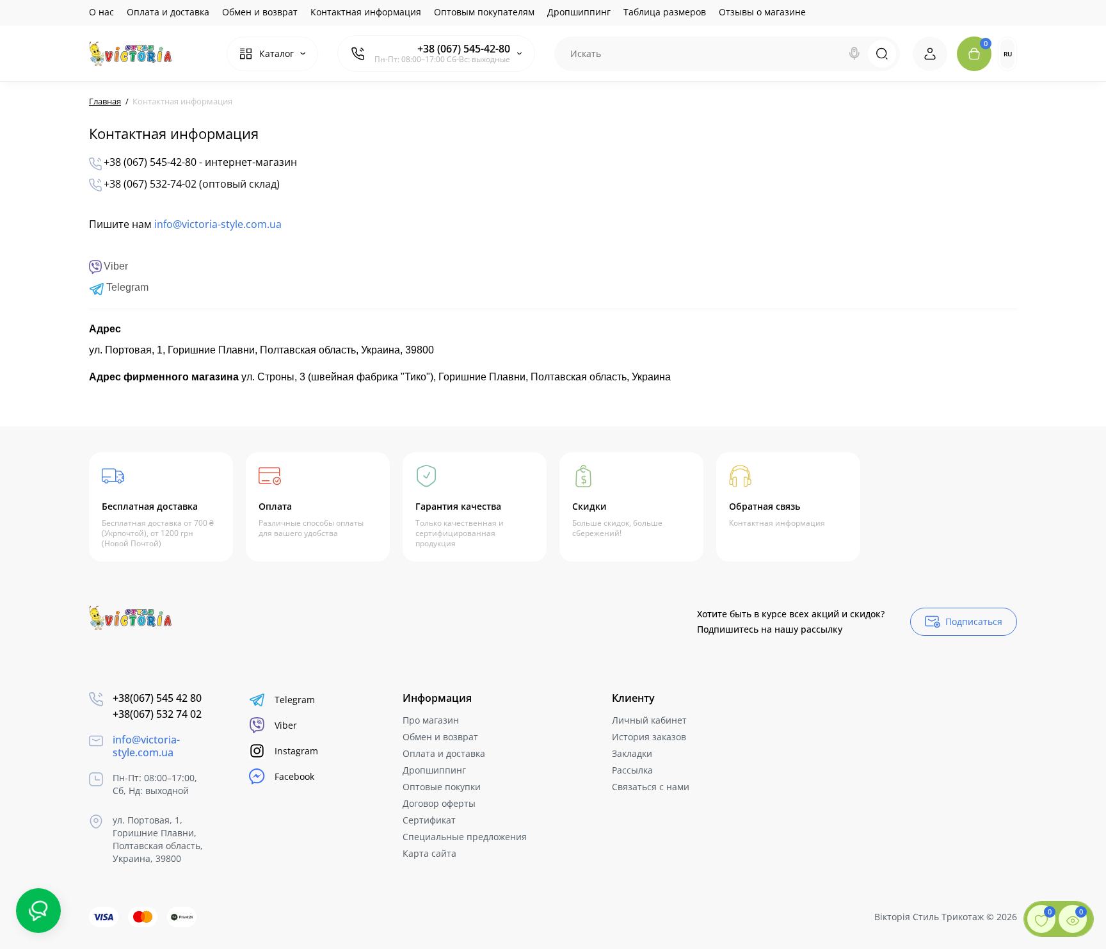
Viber (286, 725)
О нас (101, 12)
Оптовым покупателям (484, 12)
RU (1008, 53)
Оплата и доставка (168, 12)
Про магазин (431, 720)
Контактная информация (365, 12)
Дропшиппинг (579, 12)
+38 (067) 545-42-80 (463, 48)
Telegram (295, 700)
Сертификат (429, 820)
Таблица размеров (664, 12)
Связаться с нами (650, 787)
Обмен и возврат (260, 12)
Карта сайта (429, 853)
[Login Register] (930, 53)
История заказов (649, 737)
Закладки (632, 753)
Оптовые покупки (442, 787)
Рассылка (632, 770)
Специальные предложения (465, 837)
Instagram (296, 751)
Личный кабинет (649, 720)
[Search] (854, 54)
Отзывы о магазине (762, 12)
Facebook (294, 776)
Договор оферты (439, 803)
